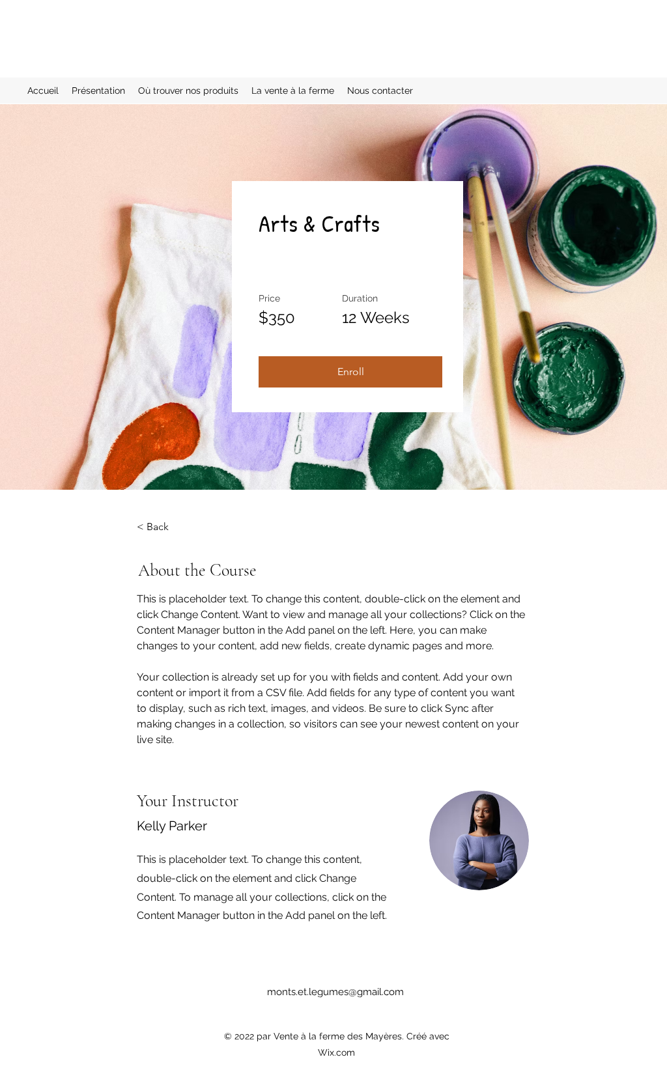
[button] (350, 372)
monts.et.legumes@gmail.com (335, 992)
